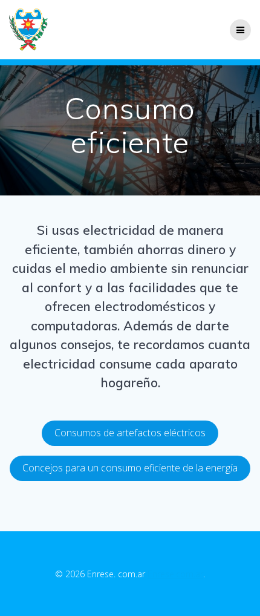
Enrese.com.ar (175, 574)
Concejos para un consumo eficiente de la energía (130, 467)
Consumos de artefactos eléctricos (130, 432)
